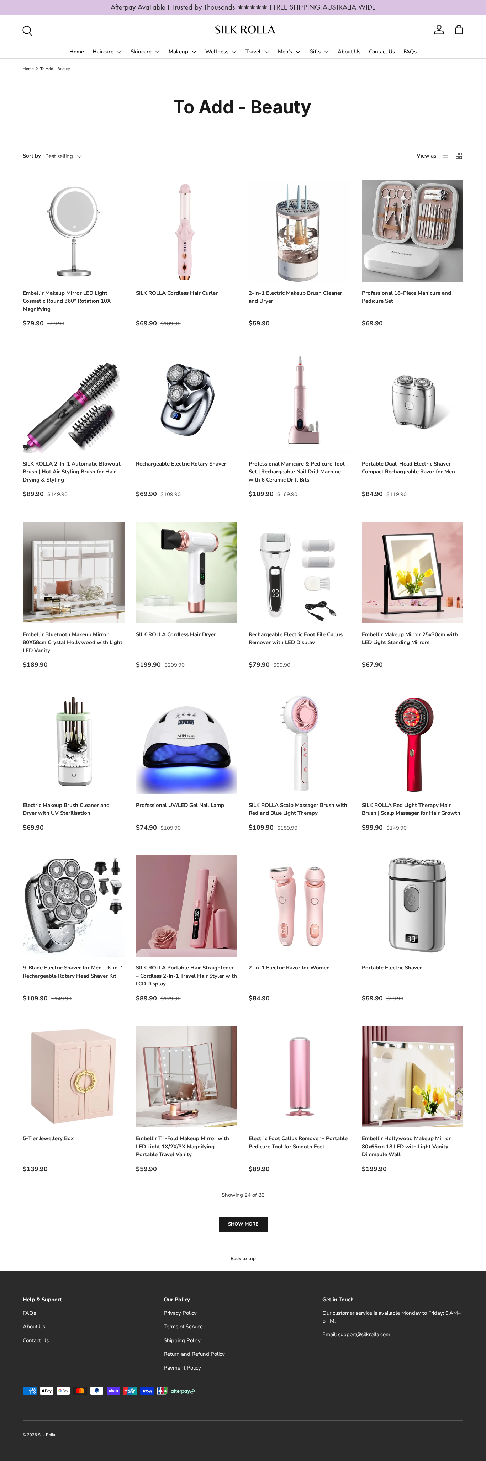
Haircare (103, 51)
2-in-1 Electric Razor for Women (289, 967)
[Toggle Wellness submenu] (234, 51)
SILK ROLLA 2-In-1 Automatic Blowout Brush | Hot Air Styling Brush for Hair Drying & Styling (72, 471)
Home (76, 51)
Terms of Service (183, 1326)
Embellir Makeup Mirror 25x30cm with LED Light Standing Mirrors (410, 638)
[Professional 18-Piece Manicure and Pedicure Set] (413, 231)
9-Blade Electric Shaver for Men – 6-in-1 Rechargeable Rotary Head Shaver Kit (73, 971)
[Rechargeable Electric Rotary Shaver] (187, 402)
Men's (285, 51)
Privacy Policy (180, 1313)
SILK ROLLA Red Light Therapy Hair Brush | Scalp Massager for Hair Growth (411, 809)
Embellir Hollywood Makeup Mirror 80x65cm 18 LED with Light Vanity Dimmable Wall (406, 1146)
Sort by (32, 155)
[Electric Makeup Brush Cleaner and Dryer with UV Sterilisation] (74, 743)
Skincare (141, 51)
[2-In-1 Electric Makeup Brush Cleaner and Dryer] (299, 231)
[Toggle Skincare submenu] (157, 51)
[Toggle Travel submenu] (266, 51)
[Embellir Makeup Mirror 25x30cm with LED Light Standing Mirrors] (413, 572)
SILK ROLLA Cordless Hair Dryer (176, 634)
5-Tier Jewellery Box (48, 1138)
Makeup (178, 51)
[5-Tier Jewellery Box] (74, 1077)
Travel (253, 51)
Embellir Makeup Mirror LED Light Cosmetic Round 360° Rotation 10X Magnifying (67, 301)
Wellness (216, 51)
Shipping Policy (182, 1340)
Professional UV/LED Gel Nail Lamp (180, 805)
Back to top (243, 1258)
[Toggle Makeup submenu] (194, 51)
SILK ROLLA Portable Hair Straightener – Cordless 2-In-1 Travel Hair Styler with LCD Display (186, 975)
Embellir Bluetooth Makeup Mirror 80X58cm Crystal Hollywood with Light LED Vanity (72, 642)
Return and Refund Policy (194, 1354)
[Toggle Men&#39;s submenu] (298, 51)
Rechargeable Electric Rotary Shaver (181, 463)
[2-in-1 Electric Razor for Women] (299, 906)
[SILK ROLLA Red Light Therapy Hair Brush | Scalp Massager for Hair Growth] (413, 743)
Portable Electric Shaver (392, 967)
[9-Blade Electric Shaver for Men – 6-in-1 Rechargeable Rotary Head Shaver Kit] (74, 906)
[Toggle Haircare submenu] (119, 51)
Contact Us (382, 51)
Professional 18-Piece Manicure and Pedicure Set (406, 297)
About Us (349, 51)
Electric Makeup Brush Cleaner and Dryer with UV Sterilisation (66, 809)
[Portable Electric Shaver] (413, 906)
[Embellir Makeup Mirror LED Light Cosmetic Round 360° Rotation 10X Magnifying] (74, 231)
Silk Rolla (46, 1435)
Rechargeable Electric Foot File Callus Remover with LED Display (296, 638)
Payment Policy (182, 1367)
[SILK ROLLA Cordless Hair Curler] (187, 231)
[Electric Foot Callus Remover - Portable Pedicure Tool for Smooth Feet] (299, 1077)
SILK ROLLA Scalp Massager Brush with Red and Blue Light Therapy (298, 809)
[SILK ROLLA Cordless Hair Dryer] (187, 572)
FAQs (410, 51)
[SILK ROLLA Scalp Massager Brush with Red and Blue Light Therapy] (299, 743)
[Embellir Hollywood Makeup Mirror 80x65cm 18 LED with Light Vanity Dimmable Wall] (413, 1077)
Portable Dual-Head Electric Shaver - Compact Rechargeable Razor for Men (408, 468)
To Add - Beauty (55, 68)
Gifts (315, 51)
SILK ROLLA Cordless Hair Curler (177, 293)
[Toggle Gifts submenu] (326, 51)
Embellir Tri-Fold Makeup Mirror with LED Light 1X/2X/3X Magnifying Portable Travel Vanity (182, 1146)
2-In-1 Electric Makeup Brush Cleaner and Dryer (295, 297)
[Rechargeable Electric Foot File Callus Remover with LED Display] (299, 572)
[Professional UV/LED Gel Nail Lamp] (187, 743)
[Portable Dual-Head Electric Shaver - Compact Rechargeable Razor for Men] (413, 402)
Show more (243, 1224)
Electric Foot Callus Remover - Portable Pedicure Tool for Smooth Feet (298, 1142)
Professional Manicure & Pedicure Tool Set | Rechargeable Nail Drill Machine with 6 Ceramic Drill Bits (297, 471)
